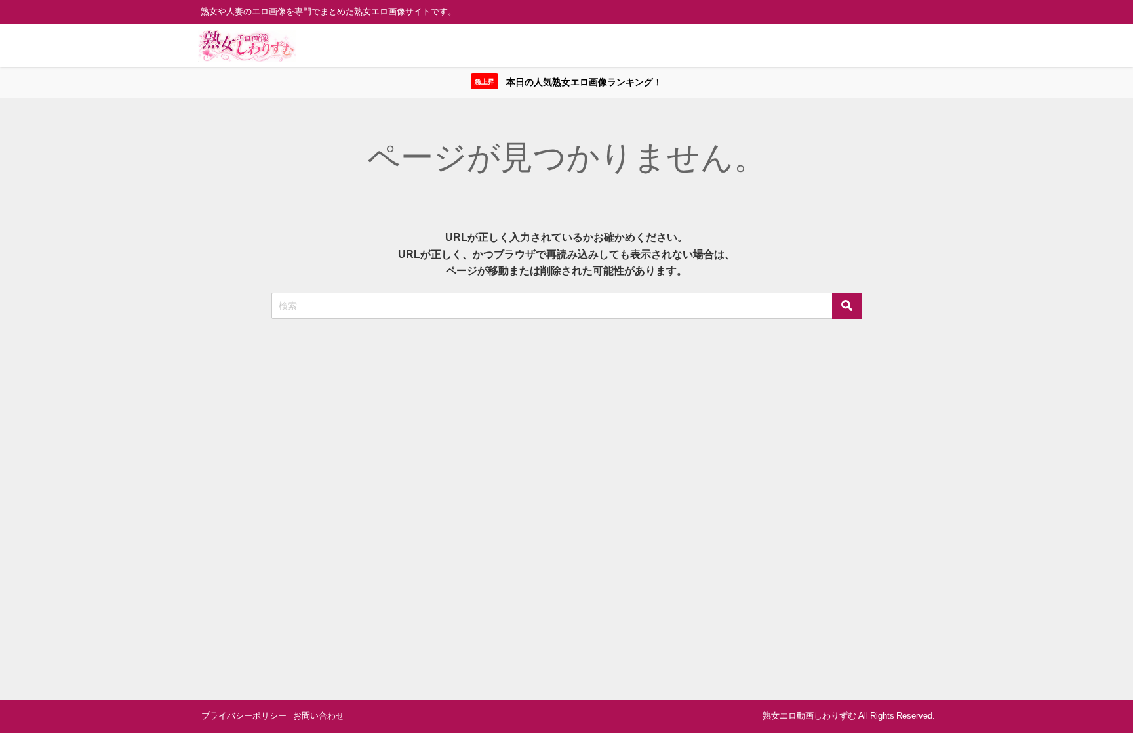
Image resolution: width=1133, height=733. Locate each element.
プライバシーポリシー (244, 715)
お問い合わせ (318, 715)
